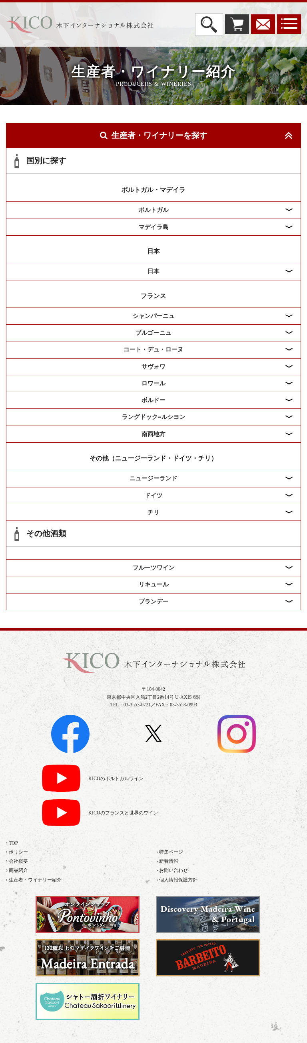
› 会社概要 (17, 861)
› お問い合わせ (172, 870)
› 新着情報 (167, 861)
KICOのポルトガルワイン (116, 778)
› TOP (12, 843)
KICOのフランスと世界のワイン (123, 813)
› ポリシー (17, 852)
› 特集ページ (169, 852)
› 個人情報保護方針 (176, 880)
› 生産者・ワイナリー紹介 (34, 880)
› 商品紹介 (17, 870)
